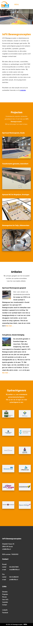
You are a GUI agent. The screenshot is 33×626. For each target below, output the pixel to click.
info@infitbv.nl (6, 549)
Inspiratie (5, 602)
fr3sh (25, 624)
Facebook (5, 612)
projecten (23, 90)
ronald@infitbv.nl (14, 569)
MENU (16, 4)
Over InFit (5, 599)
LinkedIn (5, 610)
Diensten (5, 592)
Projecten (5, 594)
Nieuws (4, 597)
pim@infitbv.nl (13, 579)
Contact (4, 605)
